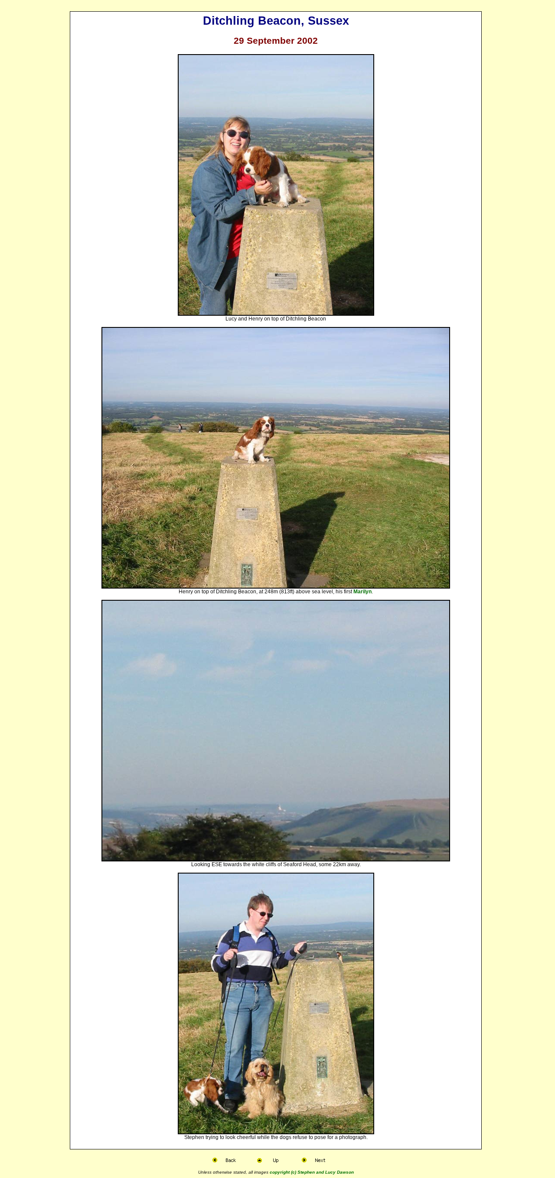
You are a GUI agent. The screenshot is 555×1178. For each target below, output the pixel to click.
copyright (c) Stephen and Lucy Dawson (312, 1172)
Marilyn (362, 592)
